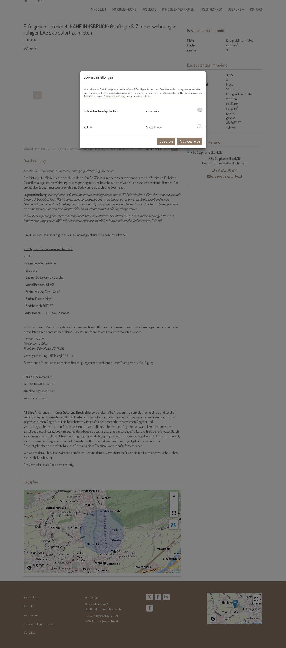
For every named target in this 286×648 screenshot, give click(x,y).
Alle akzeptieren (190, 141)
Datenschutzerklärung (114, 96)
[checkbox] (199, 110)
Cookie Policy (144, 96)
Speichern (166, 141)
